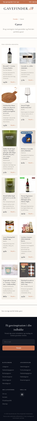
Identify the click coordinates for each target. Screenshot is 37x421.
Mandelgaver (6, 383)
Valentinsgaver (24, 366)
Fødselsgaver (24, 377)
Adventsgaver (6, 380)
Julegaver (5, 366)
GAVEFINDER (18, 8)
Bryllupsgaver (6, 373)
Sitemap (5, 404)
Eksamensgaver (25, 380)
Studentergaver (7, 377)
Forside (15, 19)
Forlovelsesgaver (25, 370)
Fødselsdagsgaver (8, 370)
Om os (4, 394)
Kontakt (4, 397)
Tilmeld (18, 348)
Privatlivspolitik (7, 400)
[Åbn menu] (33, 8)
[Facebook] (22, 395)
